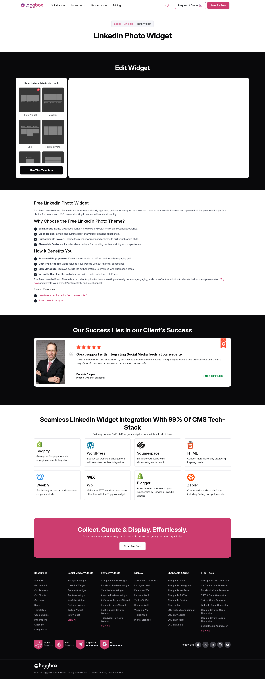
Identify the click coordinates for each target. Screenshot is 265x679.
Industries (76, 5)
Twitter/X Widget (77, 595)
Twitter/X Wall (141, 600)
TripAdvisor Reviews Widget (112, 619)
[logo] (32, 5)
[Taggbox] (45, 666)
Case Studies (41, 615)
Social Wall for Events (146, 580)
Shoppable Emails (177, 600)
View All (72, 619)
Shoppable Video (177, 580)
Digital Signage (142, 619)
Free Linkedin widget (50, 300)
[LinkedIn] (213, 645)
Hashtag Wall (141, 605)
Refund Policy (116, 672)
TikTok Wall (140, 615)
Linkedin (128, 23)
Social (117, 23)
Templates (40, 610)
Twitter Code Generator (213, 600)
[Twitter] (205, 645)
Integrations (40, 619)
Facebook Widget (77, 590)
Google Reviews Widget (114, 580)
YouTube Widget (76, 600)
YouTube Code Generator (214, 585)
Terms (95, 672)
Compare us (40, 629)
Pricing (117, 5)
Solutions (56, 5)
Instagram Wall (142, 585)
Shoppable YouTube (178, 590)
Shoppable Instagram (179, 585)
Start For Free (218, 5)
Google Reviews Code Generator (213, 611)
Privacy (103, 672)
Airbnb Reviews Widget (113, 605)
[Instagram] (220, 645)
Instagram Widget (77, 580)
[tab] (29, 102)
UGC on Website (176, 615)
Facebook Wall (142, 590)
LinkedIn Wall (141, 595)
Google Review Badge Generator (213, 619)
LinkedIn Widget (76, 585)
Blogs (37, 605)
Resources (97, 5)
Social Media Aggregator (214, 626)
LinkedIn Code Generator (214, 605)
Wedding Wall (141, 610)
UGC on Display (176, 619)
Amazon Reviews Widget (114, 595)
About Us (39, 580)
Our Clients (40, 595)
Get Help (39, 600)
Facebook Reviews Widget (115, 585)
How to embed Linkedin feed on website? (62, 295)
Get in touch (41, 585)
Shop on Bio (174, 605)
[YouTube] (228, 645)
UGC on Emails (175, 624)
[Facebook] (198, 645)
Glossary (39, 624)
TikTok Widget (75, 610)
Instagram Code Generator (215, 580)
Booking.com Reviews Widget (113, 611)
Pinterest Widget (77, 605)
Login (167, 5)
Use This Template (41, 170)
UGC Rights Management (181, 610)
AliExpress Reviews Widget (115, 600)
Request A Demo (188, 5)
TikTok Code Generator (213, 595)
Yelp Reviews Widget (112, 590)
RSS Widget (74, 615)
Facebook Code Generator (215, 590)
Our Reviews (41, 590)
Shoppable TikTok (177, 595)
